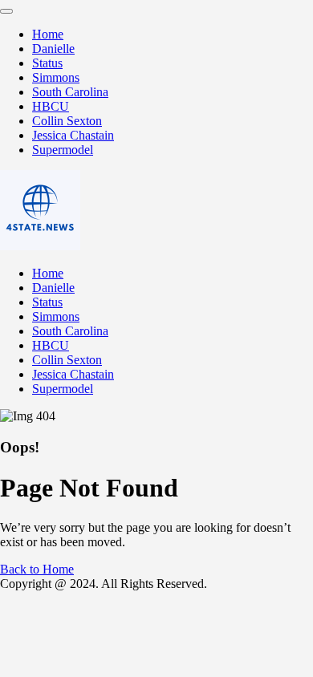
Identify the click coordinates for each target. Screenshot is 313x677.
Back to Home (37, 569)
